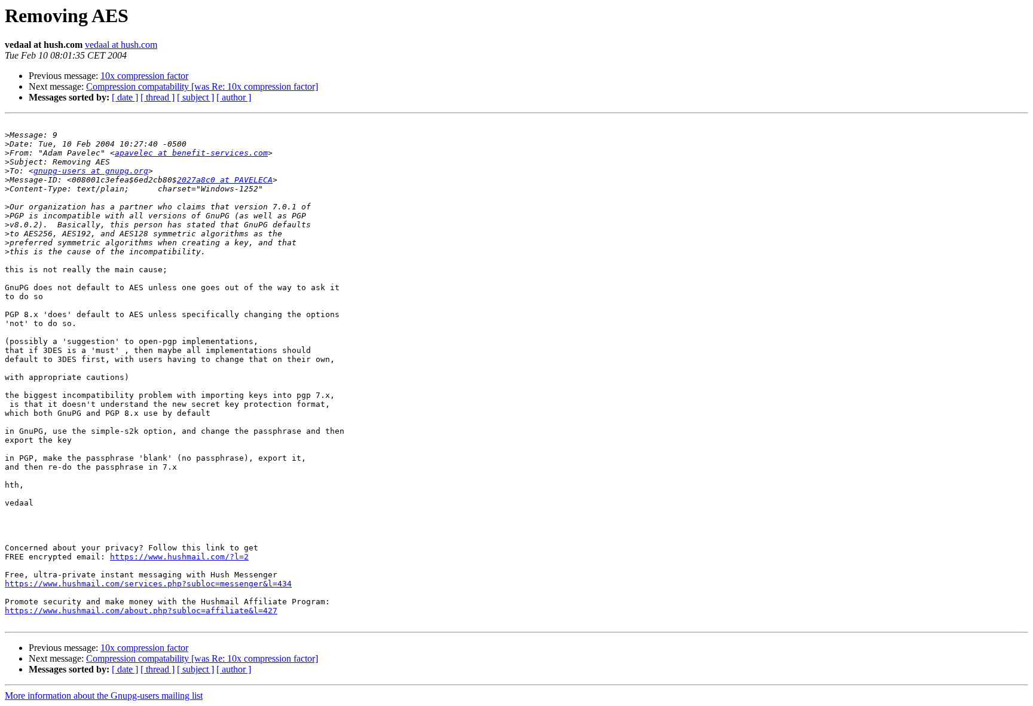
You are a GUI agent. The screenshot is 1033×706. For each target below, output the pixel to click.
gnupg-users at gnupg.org (90, 170)
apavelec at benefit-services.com (191, 152)
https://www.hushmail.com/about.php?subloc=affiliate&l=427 (141, 610)
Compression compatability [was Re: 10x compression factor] (202, 86)
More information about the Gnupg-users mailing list (104, 695)
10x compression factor (144, 76)
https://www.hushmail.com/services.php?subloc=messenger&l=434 (148, 583)
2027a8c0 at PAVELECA (225, 179)
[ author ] (233, 97)
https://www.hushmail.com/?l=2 (179, 556)
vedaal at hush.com (121, 44)
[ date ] (125, 97)
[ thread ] (157, 97)
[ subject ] (195, 97)
